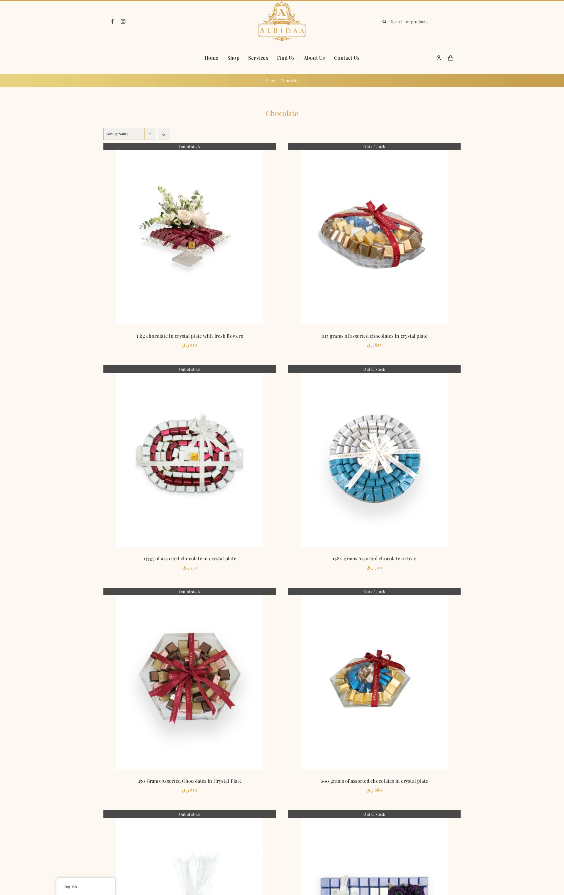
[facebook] (112, 21)
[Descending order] (164, 134)
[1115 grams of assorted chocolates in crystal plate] (374, 233)
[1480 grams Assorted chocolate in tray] (374, 456)
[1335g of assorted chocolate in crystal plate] (189, 456)
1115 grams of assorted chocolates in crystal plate (374, 336)
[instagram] (123, 21)
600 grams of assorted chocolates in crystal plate (374, 781)
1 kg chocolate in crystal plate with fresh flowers (190, 336)
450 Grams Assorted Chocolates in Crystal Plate (190, 781)
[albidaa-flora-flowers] (282, 3)
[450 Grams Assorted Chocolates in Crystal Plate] (189, 678)
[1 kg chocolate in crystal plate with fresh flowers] (189, 233)
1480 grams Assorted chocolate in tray (374, 558)
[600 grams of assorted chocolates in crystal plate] (374, 678)
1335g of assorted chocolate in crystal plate (189, 558)
